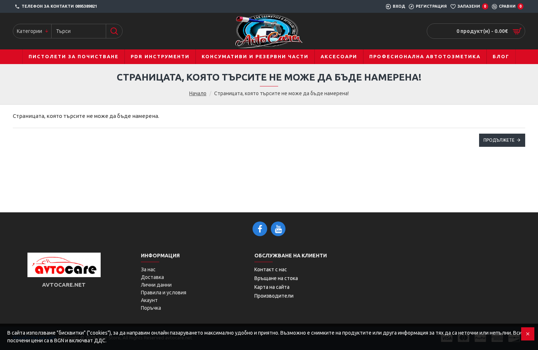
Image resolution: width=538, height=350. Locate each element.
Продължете (499, 140)
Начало (197, 93)
